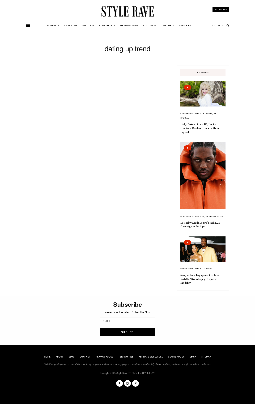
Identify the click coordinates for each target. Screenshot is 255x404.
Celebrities (187, 113)
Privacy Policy (104, 356)
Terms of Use (125, 356)
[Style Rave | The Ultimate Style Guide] (127, 11)
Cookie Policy (176, 356)
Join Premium (220, 9)
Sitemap (206, 356)
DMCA (193, 356)
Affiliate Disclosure (151, 356)
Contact (85, 356)
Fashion (199, 216)
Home (47, 356)
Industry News (203, 113)
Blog (71, 356)
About (59, 356)
